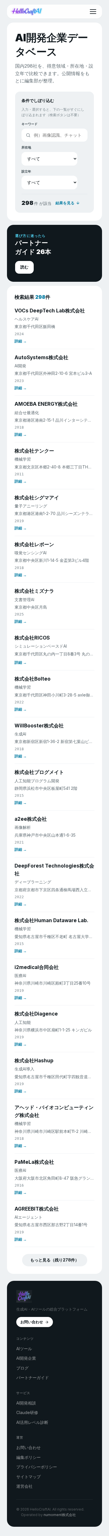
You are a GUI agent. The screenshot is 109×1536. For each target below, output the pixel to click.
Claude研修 (27, 1412)
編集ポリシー (28, 1457)
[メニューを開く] (93, 11)
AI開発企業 (26, 1358)
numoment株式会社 (60, 1515)
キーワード (29, 124)
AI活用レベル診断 (32, 1422)
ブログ (22, 1367)
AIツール (24, 1348)
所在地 (26, 147)
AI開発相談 (26, 1402)
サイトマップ (28, 1476)
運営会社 (24, 1486)
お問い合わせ (31, 1322)
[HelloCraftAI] (26, 12)
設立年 (26, 171)
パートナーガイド (32, 1377)
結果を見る (65, 203)
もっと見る (54, 1259)
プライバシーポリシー (36, 1466)
